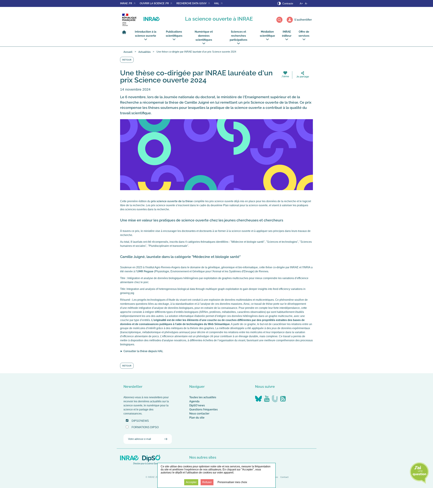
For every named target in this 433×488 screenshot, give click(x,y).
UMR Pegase (145, 271)
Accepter (191, 482)
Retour (126, 59)
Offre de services (304, 33)
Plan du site (196, 417)
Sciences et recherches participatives (238, 35)
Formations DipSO (145, 427)
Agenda (194, 401)
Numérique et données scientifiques (204, 35)
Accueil (127, 51)
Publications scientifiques (174, 33)
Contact (284, 477)
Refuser (207, 482)
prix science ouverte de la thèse (172, 201)
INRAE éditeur (286, 33)
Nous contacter (199, 413)
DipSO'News (140, 420)
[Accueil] (125, 33)
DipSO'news (197, 405)
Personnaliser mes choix (232, 482)
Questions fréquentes (203, 409)
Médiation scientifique (267, 33)
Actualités (144, 51)
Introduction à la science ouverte (145, 33)
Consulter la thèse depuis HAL (143, 351)
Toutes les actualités (202, 397)
